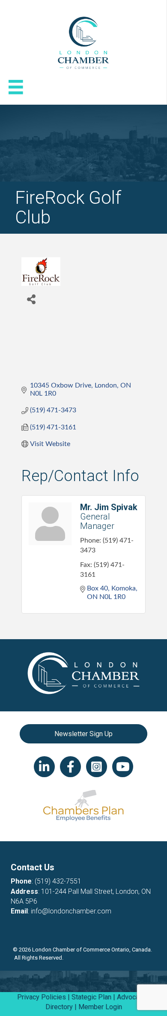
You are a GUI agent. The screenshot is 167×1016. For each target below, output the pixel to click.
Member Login (100, 1007)
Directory (59, 1007)
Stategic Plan (91, 997)
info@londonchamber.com (71, 911)
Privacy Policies (41, 997)
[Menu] (16, 87)
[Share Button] (31, 298)
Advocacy (131, 997)
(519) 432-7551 (58, 881)
